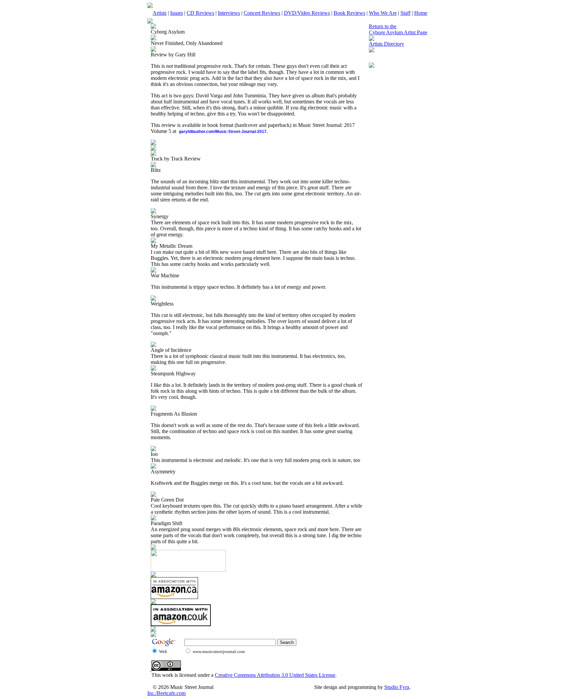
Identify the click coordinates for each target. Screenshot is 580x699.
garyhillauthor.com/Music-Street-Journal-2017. (223, 131)
